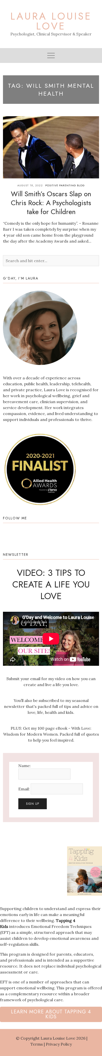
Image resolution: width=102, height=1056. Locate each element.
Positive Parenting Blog (65, 185)
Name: (24, 765)
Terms (36, 1044)
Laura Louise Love (51, 21)
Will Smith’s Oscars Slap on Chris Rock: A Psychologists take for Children (51, 203)
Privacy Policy (59, 1044)
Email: (24, 788)
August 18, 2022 (30, 185)
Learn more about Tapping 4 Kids (51, 1014)
